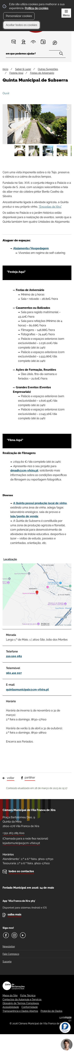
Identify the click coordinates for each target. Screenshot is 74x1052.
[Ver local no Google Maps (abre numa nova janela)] (37, 591)
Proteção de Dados (51, 1011)
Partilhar (30, 777)
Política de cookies (36, 8)
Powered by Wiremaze (65, 1019)
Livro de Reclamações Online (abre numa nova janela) (14, 985)
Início (5, 69)
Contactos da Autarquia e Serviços (22, 999)
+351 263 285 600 (13, 833)
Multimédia (43, 42)
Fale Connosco (11, 954)
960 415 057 (14, 673)
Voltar (10, 778)
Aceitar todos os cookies (21, 25)
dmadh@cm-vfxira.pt (24, 470)
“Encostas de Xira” (50, 206)
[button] (19, 151)
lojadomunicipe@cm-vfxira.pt (21, 843)
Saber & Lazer (23, 69)
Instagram (14, 935)
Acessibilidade (11, 1007)
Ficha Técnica (27, 995)
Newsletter (9, 946)
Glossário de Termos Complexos (21, 1003)
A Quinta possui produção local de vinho (40, 503)
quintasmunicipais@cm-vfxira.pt (27, 689)
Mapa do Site (10, 995)
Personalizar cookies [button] (19, 16)
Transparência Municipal (33, 42)
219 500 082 (14, 656)
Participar (23, 42)
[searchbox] (36, 55)
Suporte (7, 961)
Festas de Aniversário (42, 73)
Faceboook (6, 935)
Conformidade (30, 1007)
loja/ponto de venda (24, 516)
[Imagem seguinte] (64, 126)
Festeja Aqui (16, 73)
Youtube (23, 935)
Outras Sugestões (48, 69)
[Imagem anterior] (10, 126)
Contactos (14, 42)
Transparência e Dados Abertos (20, 1011)
